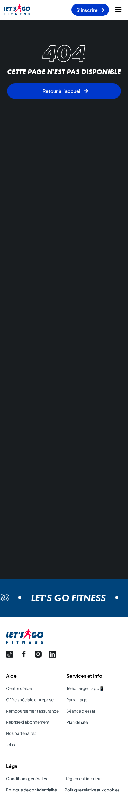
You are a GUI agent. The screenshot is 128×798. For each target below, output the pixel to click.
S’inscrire (87, 10)
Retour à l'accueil (62, 91)
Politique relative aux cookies (92, 789)
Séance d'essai (80, 710)
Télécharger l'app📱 (85, 688)
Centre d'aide (19, 688)
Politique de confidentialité (31, 789)
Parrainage (76, 699)
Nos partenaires (21, 733)
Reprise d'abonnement (27, 721)
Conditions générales (26, 778)
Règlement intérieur (83, 778)
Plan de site (77, 722)
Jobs (10, 744)
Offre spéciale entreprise (30, 699)
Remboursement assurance (32, 710)
